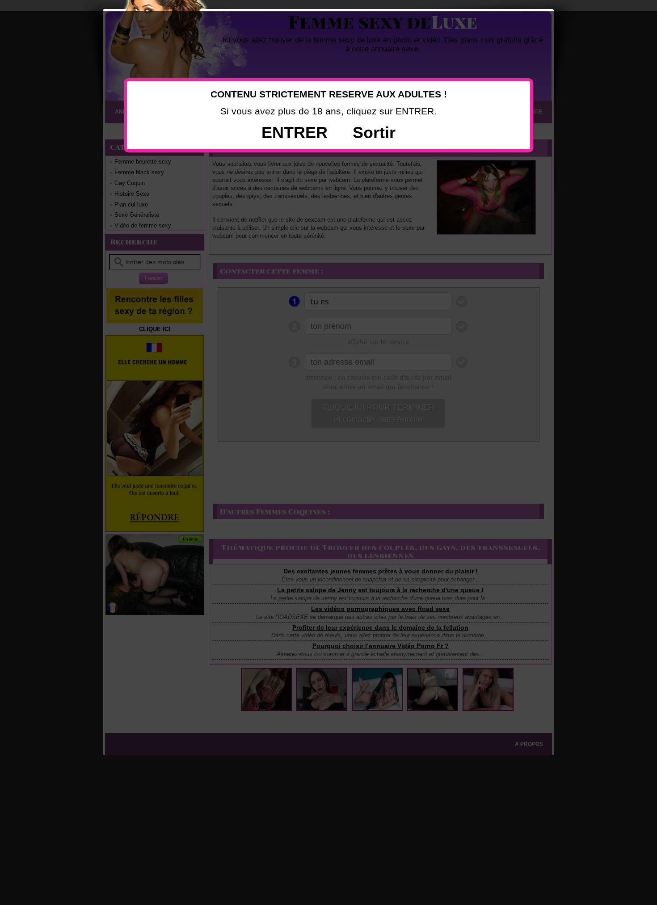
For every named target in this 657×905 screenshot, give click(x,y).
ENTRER (294, 132)
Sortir (374, 132)
